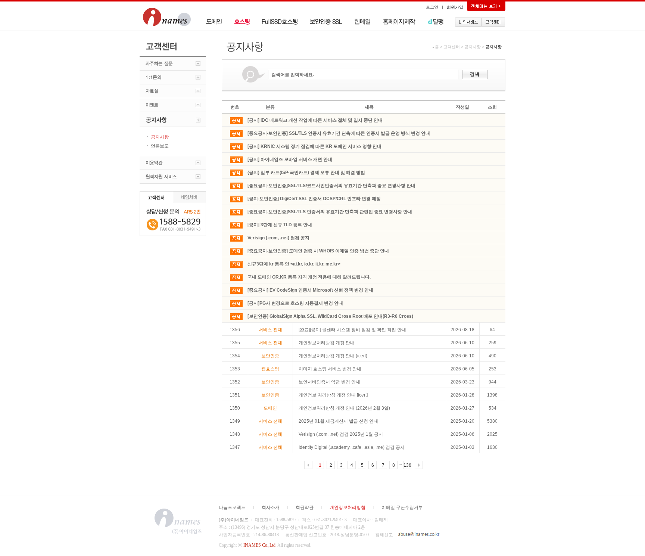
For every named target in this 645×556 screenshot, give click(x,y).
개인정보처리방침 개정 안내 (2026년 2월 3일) (344, 408)
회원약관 (305, 507)
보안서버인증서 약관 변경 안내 (329, 382)
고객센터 (451, 46)
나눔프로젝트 (232, 507)
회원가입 (455, 7)
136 (407, 465)
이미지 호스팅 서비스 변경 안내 (330, 369)
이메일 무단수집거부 (402, 507)
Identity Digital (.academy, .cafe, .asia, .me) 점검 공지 (352, 447)
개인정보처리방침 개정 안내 (327, 342)
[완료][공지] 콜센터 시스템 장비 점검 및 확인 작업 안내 (352, 329)
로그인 (432, 7)
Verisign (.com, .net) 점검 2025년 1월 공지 (341, 434)
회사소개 (271, 507)
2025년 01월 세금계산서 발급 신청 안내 (338, 421)
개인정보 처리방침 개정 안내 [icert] (333, 395)
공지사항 (472, 46)
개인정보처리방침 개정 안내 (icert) (333, 355)
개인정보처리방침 (347, 507)
